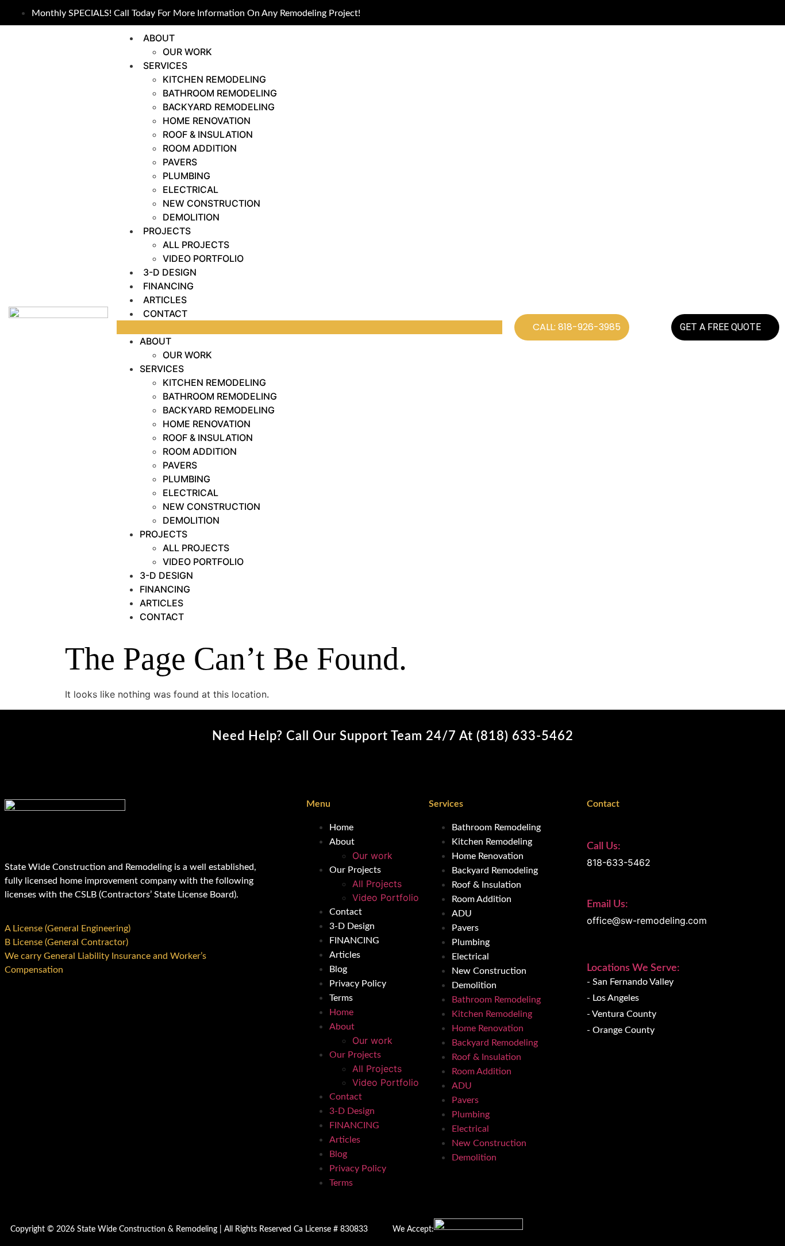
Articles (165, 299)
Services (165, 65)
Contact (165, 313)
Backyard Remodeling (219, 107)
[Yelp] (768, 12)
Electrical (190, 189)
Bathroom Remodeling (220, 93)
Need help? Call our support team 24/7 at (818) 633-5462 (393, 736)
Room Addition (200, 148)
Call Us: (604, 846)
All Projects (196, 244)
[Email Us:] (593, 884)
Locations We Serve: (633, 968)
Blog (338, 969)
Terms (341, 998)
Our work (187, 51)
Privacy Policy (357, 983)
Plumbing (186, 175)
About (159, 38)
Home (341, 827)
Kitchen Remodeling (214, 79)
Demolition (191, 217)
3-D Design (170, 272)
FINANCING (168, 286)
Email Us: (607, 904)
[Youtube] (755, 12)
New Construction (211, 203)
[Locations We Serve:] (593, 951)
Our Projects (355, 869)
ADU (462, 913)
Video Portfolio (203, 258)
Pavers (180, 162)
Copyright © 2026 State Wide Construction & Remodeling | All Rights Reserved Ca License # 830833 (189, 1229)
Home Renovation (207, 120)
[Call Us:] (593, 826)
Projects (167, 231)
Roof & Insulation (208, 134)
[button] (309, 327)
